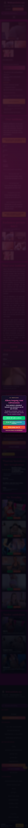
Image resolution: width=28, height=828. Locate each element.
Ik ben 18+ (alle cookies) (14, 418)
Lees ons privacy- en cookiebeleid (14, 430)
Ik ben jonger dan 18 (14, 427)
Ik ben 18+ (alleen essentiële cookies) (14, 423)
